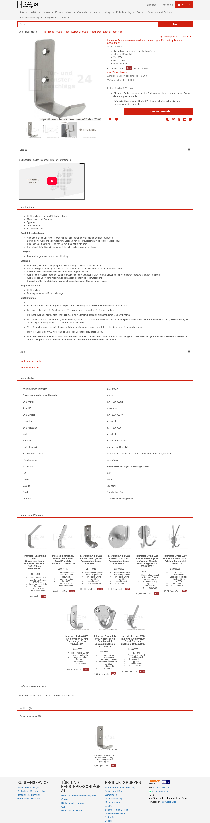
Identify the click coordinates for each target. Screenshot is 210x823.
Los (175, 24)
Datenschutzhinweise (71, 810)
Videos (64, 799)
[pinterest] (179, 119)
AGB (63, 806)
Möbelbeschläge (124, 12)
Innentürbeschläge (103, 12)
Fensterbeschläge (64, 12)
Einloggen (151, 4)
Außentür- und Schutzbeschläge (36, 12)
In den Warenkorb (158, 111)
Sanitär (140, 12)
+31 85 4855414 (161, 787)
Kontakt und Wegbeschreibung (32, 791)
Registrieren (167, 4)
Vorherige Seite (170, 36)
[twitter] (173, 119)
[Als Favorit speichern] (116, 119)
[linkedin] (184, 119)
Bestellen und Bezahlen (28, 794)
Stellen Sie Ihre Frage (28, 787)
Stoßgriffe (50, 17)
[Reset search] (149, 24)
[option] (33, 130)
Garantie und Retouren (28, 798)
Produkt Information (30, 367)
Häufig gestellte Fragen (72, 802)
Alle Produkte (49, 31)
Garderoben (83, 12)
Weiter (185, 36)
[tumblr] (190, 119)
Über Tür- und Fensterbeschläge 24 (78, 795)
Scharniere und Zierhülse (160, 12)
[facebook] (167, 119)
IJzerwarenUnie (168, 801)
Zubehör (62, 17)
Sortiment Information (31, 360)
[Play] (52, 181)
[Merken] (110, 119)
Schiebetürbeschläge (30, 17)
